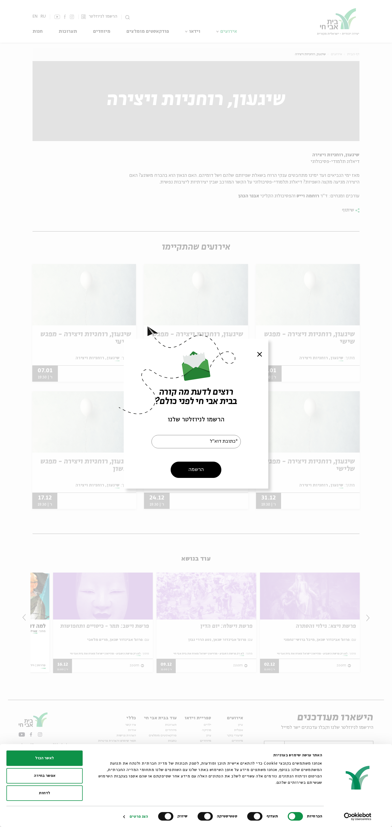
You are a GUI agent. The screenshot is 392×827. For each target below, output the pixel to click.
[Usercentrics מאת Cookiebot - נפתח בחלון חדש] (357, 817)
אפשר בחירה (44, 776)
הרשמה (196, 469)
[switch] (256, 816)
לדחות (44, 793)
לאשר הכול (44, 758)
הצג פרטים (139, 816)
